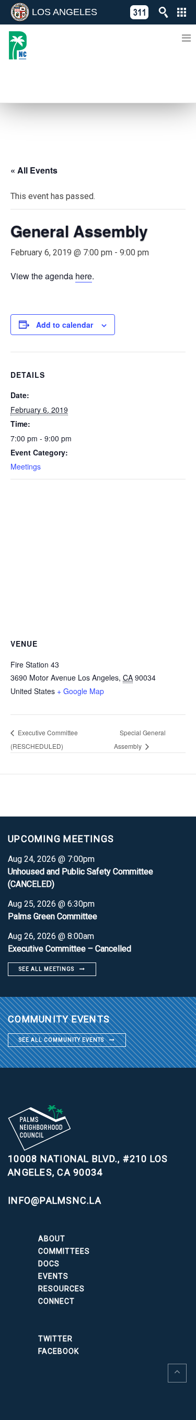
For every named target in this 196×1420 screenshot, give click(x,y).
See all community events (61, 1040)
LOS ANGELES (64, 12)
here (83, 276)
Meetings (25, 466)
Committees (64, 1251)
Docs (49, 1264)
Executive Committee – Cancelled (69, 949)
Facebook (58, 1351)
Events (53, 1276)
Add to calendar (64, 324)
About (51, 1238)
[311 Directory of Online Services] (139, 12)
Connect (56, 1301)
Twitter (55, 1339)
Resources (61, 1289)
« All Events (33, 170)
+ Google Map (80, 691)
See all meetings (46, 969)
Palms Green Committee (52, 916)
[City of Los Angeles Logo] (19, 12)
